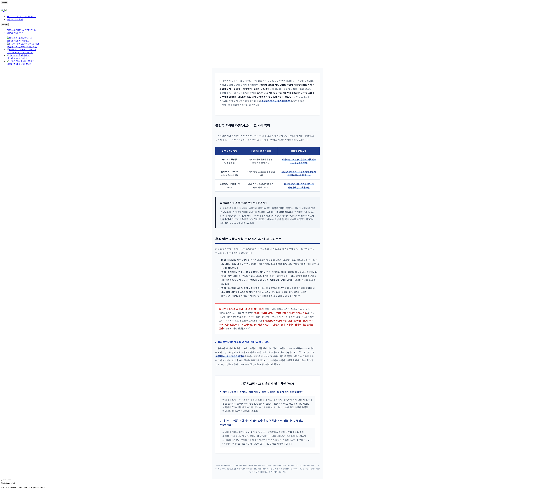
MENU (5, 25)
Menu (4, 3)
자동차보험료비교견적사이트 (21, 16)
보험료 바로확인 (15, 19)
